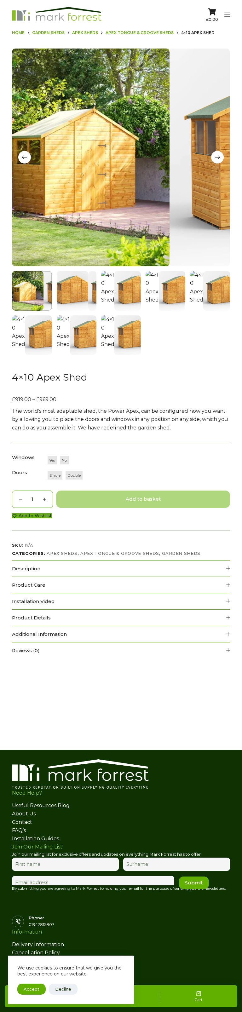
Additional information (39, 634)
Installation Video (33, 601)
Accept (31, 989)
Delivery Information (38, 944)
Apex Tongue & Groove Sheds (119, 553)
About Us (24, 814)
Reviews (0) (26, 650)
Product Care (28, 585)
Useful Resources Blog (41, 805)
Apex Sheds (62, 553)
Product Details (31, 618)
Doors (19, 472)
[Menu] (227, 15)
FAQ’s (19, 830)
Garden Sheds (181, 553)
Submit (194, 883)
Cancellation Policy (36, 953)
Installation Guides (35, 839)
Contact (22, 822)
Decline (63, 989)
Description (26, 569)
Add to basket (143, 499)
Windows (23, 457)
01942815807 (41, 924)
